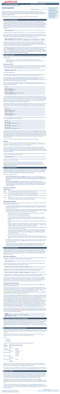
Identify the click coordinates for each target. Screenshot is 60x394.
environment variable (31, 309)
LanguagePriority (20, 293)
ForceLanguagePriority (8, 292)
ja (42, 9)
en (39, 9)
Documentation (13, 5)
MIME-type (19, 66)
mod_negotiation (19, 16)
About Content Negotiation (53, 7)
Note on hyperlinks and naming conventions (53, 16)
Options (30, 142)
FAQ (46, 2)
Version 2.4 (19, 5)
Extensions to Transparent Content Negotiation (53, 14)
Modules (39, 2)
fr (40, 9)
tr (46, 9)
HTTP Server (7, 5)
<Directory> (41, 142)
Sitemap (52, 2)
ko (44, 9)
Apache (3, 5)
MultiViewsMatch (7, 164)
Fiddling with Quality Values (53, 11)
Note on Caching (51, 17)
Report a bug (57, 2)
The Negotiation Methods (53, 10)
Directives (43, 2)
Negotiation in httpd (52, 9)
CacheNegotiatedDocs (8, 380)
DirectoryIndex (31, 153)
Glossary (49, 2)
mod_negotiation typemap (28, 139)
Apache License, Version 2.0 (13, 391)
